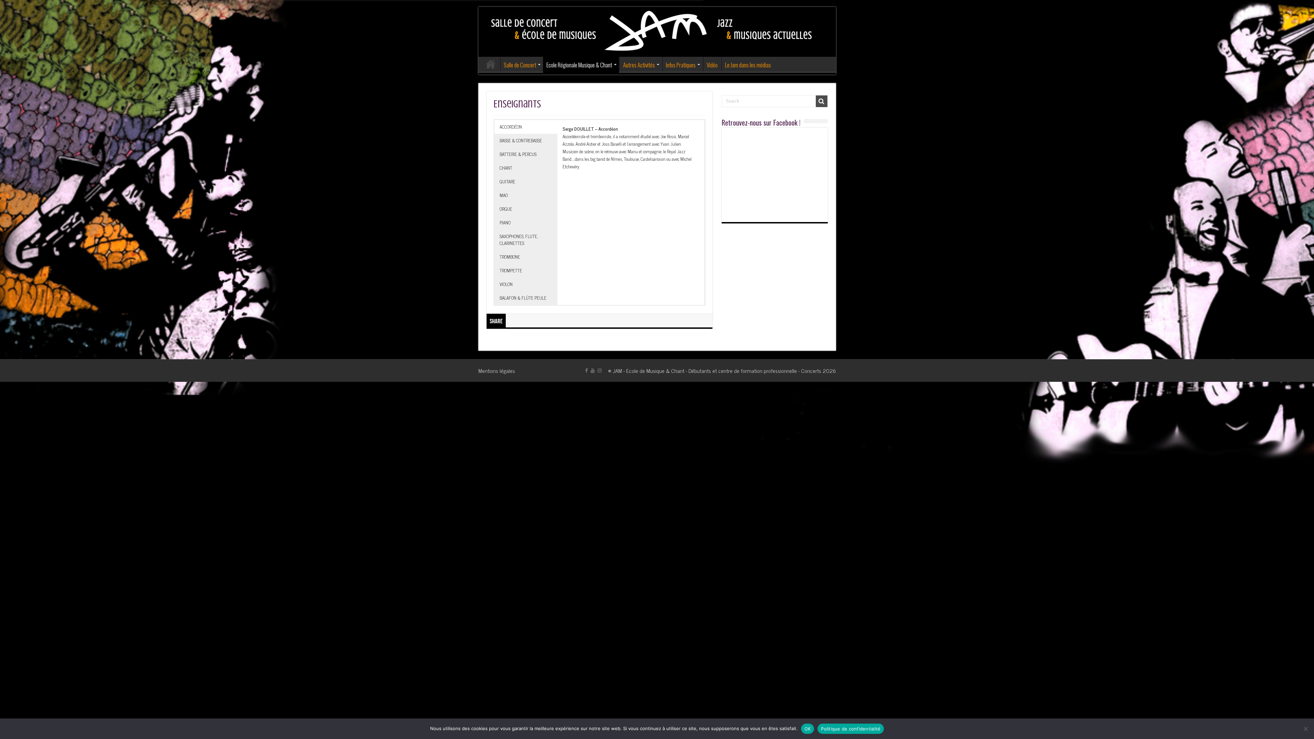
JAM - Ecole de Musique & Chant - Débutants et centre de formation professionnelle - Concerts (717, 370)
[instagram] (599, 370)
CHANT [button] (506, 167)
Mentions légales (496, 370)
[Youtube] (592, 370)
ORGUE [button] (506, 208)
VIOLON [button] (506, 284)
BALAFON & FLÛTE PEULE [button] (523, 297)
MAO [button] (504, 195)
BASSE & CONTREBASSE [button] (521, 140)
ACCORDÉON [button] (511, 126)
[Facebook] (586, 370)
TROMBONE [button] (510, 256)
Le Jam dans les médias (748, 65)
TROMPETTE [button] (511, 270)
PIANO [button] (505, 222)
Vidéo (712, 65)
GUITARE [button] (507, 181)
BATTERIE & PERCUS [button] (518, 154)
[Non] (1305, 728)
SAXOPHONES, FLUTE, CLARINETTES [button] (519, 240)
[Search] (821, 101)
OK (807, 728)
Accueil (491, 64)
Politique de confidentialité (850, 728)
